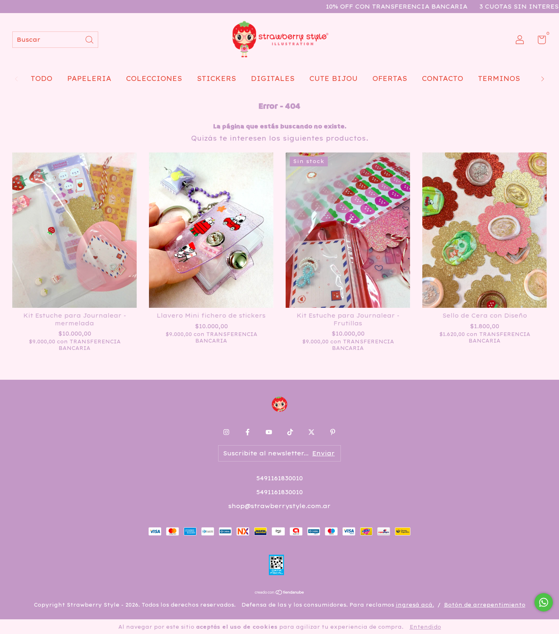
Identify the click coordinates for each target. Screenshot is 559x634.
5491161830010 (279, 478)
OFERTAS (389, 78)
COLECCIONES (154, 78)
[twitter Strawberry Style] (311, 432)
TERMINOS (499, 78)
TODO (41, 78)
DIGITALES (273, 78)
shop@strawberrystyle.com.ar (279, 506)
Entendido (425, 627)
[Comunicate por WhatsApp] (543, 602)
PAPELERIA (89, 78)
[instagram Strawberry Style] (226, 432)
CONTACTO (442, 78)
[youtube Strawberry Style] (269, 432)
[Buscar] (90, 39)
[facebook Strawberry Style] (247, 432)
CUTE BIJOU (333, 78)
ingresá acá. (415, 605)
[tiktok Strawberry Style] (290, 432)
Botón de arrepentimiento (484, 605)
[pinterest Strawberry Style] (332, 432)
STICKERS (216, 78)
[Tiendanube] (279, 593)
